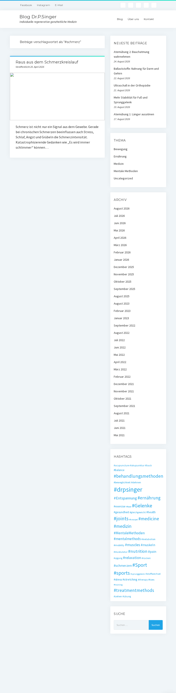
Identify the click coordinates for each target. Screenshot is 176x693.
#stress (118, 579)
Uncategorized (123, 178)
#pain (152, 551)
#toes (151, 579)
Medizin (119, 164)
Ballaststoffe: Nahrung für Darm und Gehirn (136, 71)
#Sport (139, 565)
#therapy (143, 579)
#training (118, 584)
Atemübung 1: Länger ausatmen (134, 114)
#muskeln (148, 545)
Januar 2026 (121, 260)
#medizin (122, 526)
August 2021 (121, 413)
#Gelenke (142, 505)
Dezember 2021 (124, 384)
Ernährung (120, 156)
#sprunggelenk (137, 574)
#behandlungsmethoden (138, 476)
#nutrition (137, 551)
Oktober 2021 (122, 398)
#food (128, 506)
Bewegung (120, 149)
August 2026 (121, 208)
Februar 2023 (122, 311)
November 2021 (124, 391)
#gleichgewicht (138, 512)
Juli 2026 (119, 216)
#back (148, 465)
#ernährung (149, 498)
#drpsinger (128, 489)
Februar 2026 (122, 252)
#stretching (130, 579)
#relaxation (132, 557)
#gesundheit (121, 512)
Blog (120, 19)
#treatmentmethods (134, 590)
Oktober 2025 (122, 281)
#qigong (118, 558)
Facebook (26, 5)
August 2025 (121, 296)
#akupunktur (137, 465)
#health (151, 512)
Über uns (133, 19)
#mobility (119, 545)
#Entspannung (125, 498)
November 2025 (124, 274)
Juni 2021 (120, 428)
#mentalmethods (127, 538)
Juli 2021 (119, 420)
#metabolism (148, 539)
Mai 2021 (119, 435)
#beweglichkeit (122, 482)
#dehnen (136, 482)
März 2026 (120, 245)
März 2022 (120, 369)
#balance (119, 470)
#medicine (148, 519)
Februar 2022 (122, 377)
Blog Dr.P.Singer (38, 16)
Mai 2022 (119, 355)
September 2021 (124, 406)
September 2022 (124, 325)
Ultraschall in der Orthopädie (132, 85)
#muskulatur (120, 551)
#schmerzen (123, 565)
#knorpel (133, 519)
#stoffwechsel (153, 573)
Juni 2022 (120, 347)
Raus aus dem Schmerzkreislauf (47, 62)
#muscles (132, 544)
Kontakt (149, 19)
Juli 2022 (119, 340)
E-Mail (59, 5)
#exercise (120, 506)
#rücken (146, 558)
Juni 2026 (120, 223)
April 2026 (120, 238)
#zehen (118, 596)
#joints (121, 518)
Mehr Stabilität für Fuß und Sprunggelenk (130, 99)
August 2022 (121, 333)
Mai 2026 (119, 230)
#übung (127, 596)
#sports (122, 573)
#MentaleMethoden (129, 533)
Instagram (43, 5)
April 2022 (120, 362)
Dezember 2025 (124, 267)
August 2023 (121, 303)
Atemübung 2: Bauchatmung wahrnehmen (131, 54)
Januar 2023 (121, 318)
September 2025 (124, 289)
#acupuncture (121, 465)
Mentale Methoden (126, 171)
